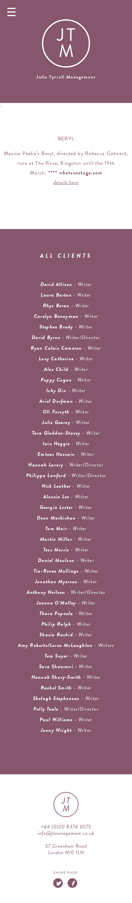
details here (66, 182)
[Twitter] (58, 883)
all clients (66, 255)
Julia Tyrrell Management (66, 77)
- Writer (66, 295)
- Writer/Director (66, 337)
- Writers (66, 645)
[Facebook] (72, 883)
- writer (66, 284)
